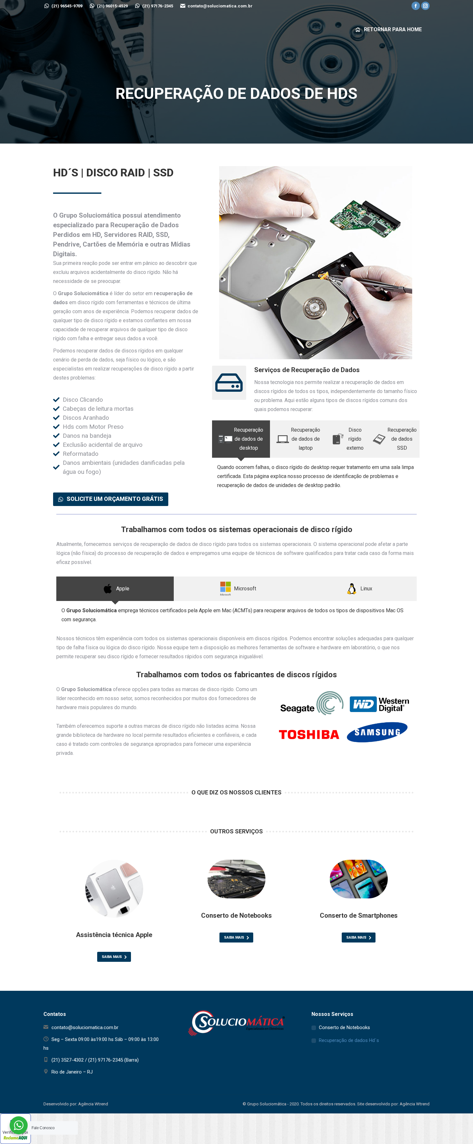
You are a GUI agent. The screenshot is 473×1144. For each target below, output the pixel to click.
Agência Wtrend (415, 1104)
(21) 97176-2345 (157, 6)
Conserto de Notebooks (344, 1027)
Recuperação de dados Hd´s (349, 1040)
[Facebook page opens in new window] (416, 6)
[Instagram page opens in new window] (425, 6)
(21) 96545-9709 (66, 6)
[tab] (241, 439)
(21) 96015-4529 (112, 6)
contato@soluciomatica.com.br (220, 6)
